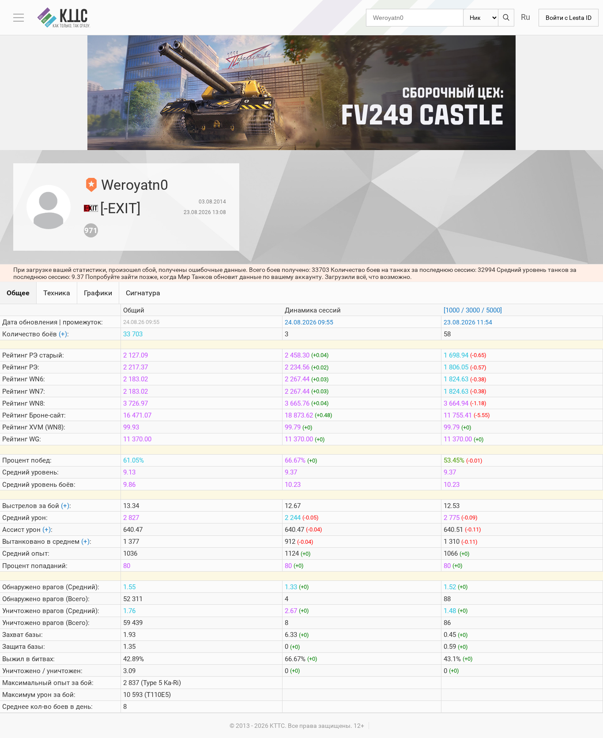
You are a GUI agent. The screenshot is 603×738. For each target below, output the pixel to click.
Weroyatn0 (134, 185)
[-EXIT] (120, 208)
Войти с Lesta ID (569, 17)
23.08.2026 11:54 (468, 322)
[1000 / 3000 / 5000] (473, 310)
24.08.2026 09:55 (309, 322)
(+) (63, 334)
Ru (525, 17)
